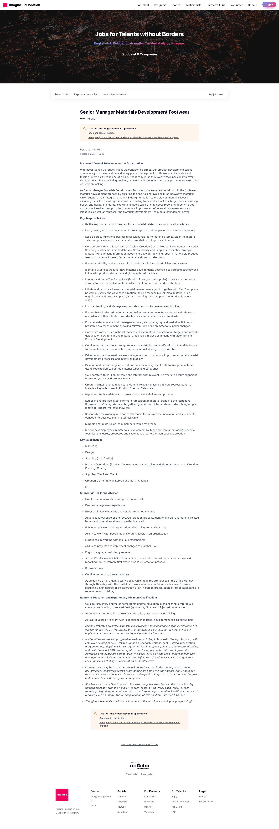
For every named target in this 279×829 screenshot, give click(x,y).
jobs (62, 94)
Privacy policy (132, 774)
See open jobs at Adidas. (101, 132)
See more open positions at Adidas (139, 744)
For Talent (143, 5)
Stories (176, 5)
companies (86, 94)
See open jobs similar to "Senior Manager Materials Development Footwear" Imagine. (133, 137)
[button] (5, 5)
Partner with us (216, 5)
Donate (252, 5)
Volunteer (237, 5)
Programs (160, 5)
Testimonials (193, 5)
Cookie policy (147, 774)
